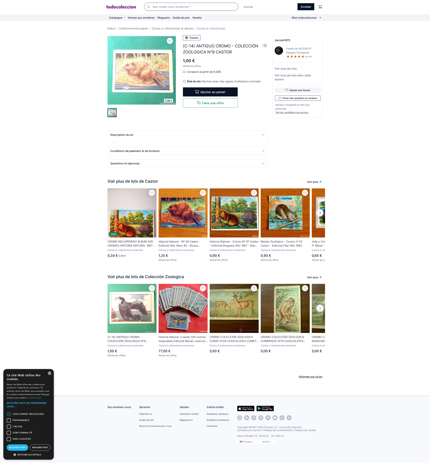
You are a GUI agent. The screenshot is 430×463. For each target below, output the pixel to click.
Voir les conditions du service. (292, 112)
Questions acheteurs (218, 419)
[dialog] (28, 414)
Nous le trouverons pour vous (155, 426)
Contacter (212, 426)
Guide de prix (181, 17)
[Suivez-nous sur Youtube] (274, 417)
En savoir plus (34, 397)
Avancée (248, 6)
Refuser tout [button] (40, 447)
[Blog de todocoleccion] (289, 417)
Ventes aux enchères (141, 17)
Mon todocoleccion (304, 17)
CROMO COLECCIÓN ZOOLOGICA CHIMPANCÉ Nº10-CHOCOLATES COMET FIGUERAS (282, 339)
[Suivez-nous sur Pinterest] (267, 417)
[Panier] (320, 7)
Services (144, 407)
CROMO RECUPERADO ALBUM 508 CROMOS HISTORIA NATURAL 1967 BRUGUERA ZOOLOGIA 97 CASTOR (130, 244)
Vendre (197, 17)
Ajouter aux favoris (299, 90)
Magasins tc (186, 419)
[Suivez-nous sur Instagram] (239, 417)
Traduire (193, 37)
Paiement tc (145, 413)
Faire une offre (213, 103)
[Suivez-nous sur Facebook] (253, 417)
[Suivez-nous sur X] (260, 417)
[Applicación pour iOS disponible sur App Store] (245, 408)
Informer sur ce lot (310, 376)
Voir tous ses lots (286, 68)
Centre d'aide (215, 407)
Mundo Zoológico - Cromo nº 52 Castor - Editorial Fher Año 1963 (282, 243)
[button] (187, 135)
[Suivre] (170, 41)
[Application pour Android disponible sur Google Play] (265, 408)
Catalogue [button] (116, 17)
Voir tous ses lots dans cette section (293, 77)
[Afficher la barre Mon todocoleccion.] (320, 17)
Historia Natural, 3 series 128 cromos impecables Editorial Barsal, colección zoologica (183, 339)
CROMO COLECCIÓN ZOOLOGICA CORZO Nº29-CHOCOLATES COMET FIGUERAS (233, 339)
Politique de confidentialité (277, 430)
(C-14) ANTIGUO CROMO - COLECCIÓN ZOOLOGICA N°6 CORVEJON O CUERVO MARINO (128, 339)
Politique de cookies (305, 430)
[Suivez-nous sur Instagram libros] (246, 417)
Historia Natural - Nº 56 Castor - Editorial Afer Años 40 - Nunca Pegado (179, 244)
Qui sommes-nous (119, 407)
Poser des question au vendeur (300, 98)
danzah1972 (282, 40)
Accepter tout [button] (17, 447)
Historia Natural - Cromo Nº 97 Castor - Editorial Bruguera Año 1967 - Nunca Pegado (234, 244)
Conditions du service (249, 430)
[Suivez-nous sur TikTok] (282, 417)
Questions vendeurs (217, 413)
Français (247, 441)
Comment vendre (189, 413)
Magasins (163, 17)
